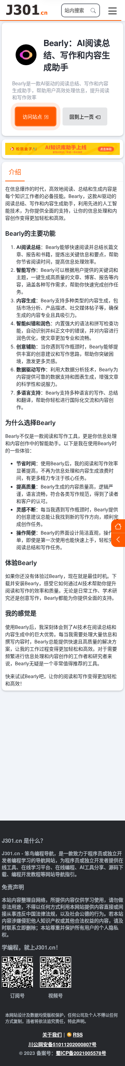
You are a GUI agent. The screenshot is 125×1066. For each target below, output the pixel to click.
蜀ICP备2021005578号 (81, 1052)
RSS (78, 1034)
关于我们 (52, 1034)
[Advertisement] (62, 756)
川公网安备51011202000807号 (62, 1044)
